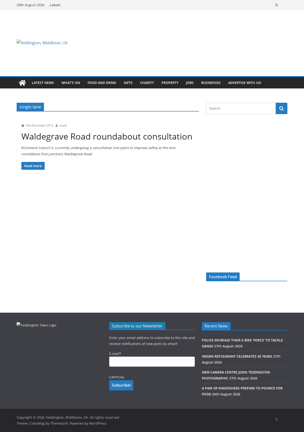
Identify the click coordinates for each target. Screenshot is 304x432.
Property (170, 82)
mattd (63, 125)
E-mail (115, 353)
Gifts (128, 82)
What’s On (71, 82)
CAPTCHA (116, 377)
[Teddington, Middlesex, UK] (22, 82)
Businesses (211, 82)
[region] (210, 42)
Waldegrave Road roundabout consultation (106, 136)
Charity (147, 82)
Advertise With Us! (244, 82)
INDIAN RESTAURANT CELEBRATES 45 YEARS (237, 356)
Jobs (190, 82)
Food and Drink (102, 82)
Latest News (43, 82)
